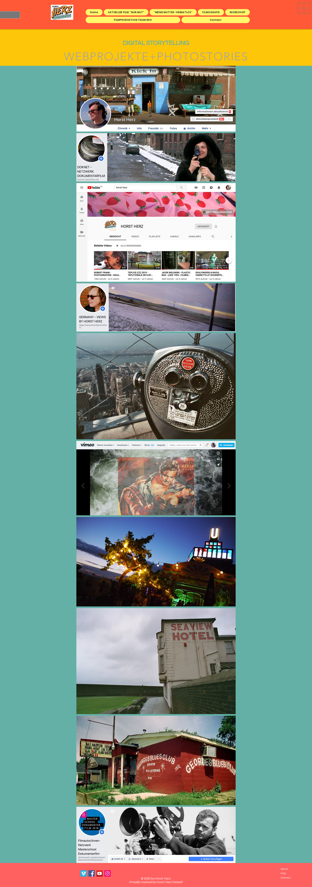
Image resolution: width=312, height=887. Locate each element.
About (284, 869)
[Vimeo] (83, 873)
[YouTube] (99, 873)
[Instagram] (107, 873)
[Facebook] (91, 873)
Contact (286, 877)
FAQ (283, 873)
